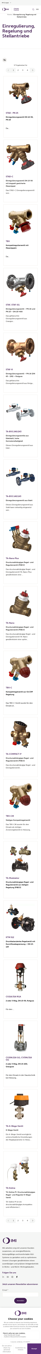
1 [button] (13, 70)
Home (9, 15)
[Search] (33, 9)
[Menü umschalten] (37, 9)
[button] (8, 70)
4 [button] (27, 70)
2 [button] (18, 70)
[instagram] (12, 1277)
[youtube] (8, 1277)
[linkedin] (3, 1277)
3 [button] (22, 70)
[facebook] (17, 1277)
